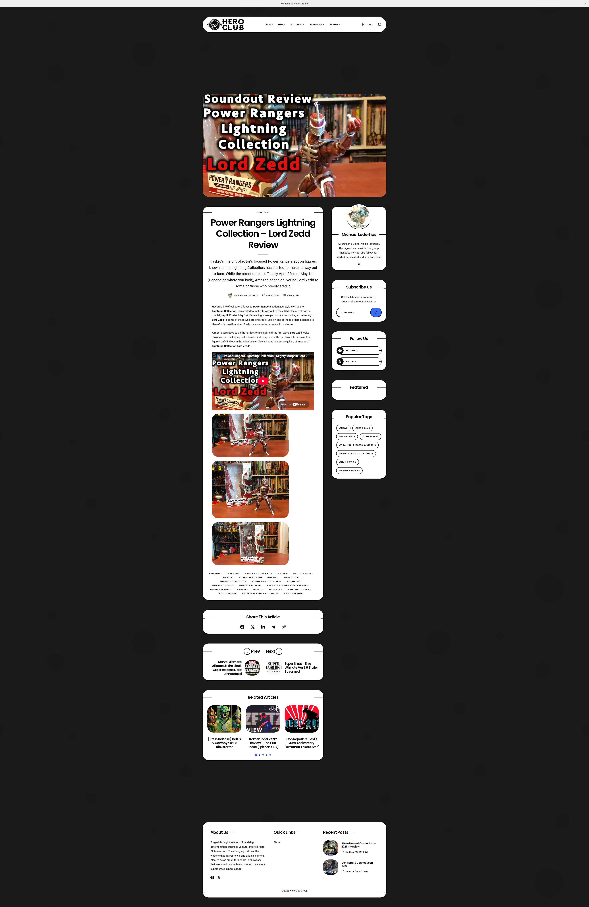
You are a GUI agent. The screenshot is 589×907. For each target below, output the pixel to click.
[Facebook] (242, 627)
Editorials (298, 24)
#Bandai (228, 577)
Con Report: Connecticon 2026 (357, 864)
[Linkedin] (263, 627)
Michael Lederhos (248, 295)
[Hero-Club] (225, 24)
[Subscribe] (376, 312)
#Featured (263, 212)
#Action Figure (303, 573)
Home (269, 24)
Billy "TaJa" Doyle (359, 852)
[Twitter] (252, 627)
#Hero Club (291, 577)
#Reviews (233, 573)
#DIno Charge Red (250, 577)
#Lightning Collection (266, 581)
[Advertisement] (294, 63)
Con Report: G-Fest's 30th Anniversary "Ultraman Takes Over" (302, 743)
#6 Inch (282, 573)
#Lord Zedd (294, 581)
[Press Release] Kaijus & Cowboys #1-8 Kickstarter (224, 743)
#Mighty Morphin (250, 585)
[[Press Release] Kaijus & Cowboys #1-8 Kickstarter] (224, 719)
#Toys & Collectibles (258, 573)
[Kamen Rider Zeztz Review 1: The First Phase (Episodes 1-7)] (263, 719)
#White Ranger (293, 593)
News (281, 24)
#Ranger (242, 589)
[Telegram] (273, 627)
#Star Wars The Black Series (260, 593)
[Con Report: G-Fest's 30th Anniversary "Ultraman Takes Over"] (302, 719)
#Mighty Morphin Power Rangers (288, 585)
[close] (585, 3)
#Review (258, 589)
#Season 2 (275, 589)
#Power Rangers (220, 589)
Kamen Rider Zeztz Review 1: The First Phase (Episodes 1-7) (263, 743)
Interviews (317, 24)
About (277, 842)
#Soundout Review (299, 589)
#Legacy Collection (233, 581)
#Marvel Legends (223, 585)
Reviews (335, 24)
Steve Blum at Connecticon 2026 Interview (358, 845)
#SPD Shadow (227, 593)
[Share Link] (284, 627)
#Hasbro (273, 577)
